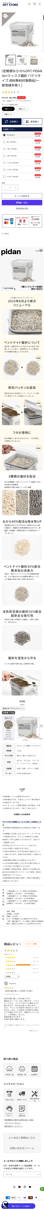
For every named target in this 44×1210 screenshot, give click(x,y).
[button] (29, 4)
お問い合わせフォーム (22, 1148)
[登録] (37, 1174)
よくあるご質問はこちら (22, 1137)
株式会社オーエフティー (13, 1126)
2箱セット (22, 109)
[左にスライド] (2, 60)
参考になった (34, 1030)
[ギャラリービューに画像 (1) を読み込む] (11, 60)
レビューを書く (32, 944)
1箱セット (8, 109)
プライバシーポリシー (12, 1123)
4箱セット (8, 114)
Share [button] (6, 233)
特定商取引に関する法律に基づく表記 (18, 1120)
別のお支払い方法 (22, 208)
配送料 (9, 101)
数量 (3, 183)
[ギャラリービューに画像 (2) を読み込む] (22, 60)
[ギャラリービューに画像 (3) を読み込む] (33, 60)
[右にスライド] (41, 60)
